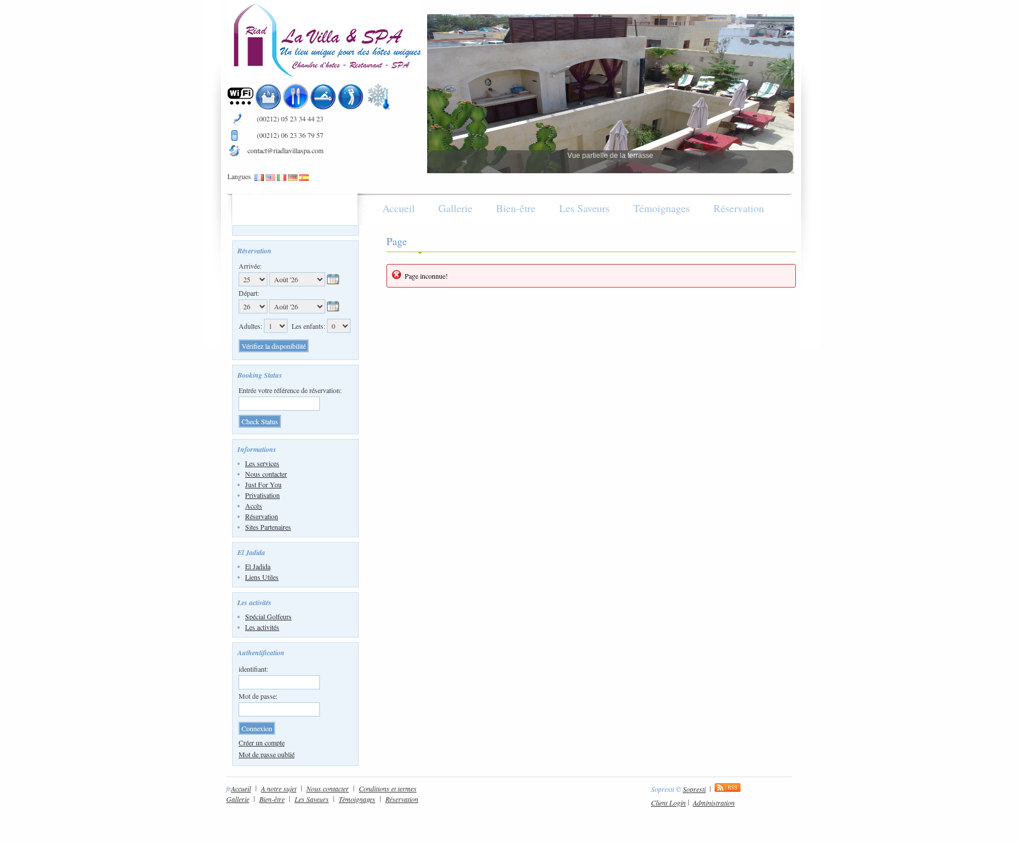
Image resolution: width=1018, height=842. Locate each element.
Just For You (263, 484)
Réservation (738, 208)
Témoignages (661, 208)
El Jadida (257, 566)
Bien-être (516, 208)
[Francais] (259, 178)
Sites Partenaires (268, 526)
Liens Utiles (262, 577)
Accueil (398, 208)
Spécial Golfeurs (268, 616)
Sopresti (694, 789)
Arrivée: (250, 265)
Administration (714, 802)
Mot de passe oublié (267, 754)
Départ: (249, 293)
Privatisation (262, 495)
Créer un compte (262, 742)
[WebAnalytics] (768, 789)
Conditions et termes (388, 788)
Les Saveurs (584, 208)
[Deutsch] (293, 178)
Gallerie (455, 208)
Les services (262, 463)
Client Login (668, 802)
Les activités (262, 627)
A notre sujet (278, 788)
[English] (270, 178)
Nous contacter (266, 473)
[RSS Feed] (728, 789)
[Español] (304, 178)
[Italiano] (281, 178)
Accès (253, 505)
